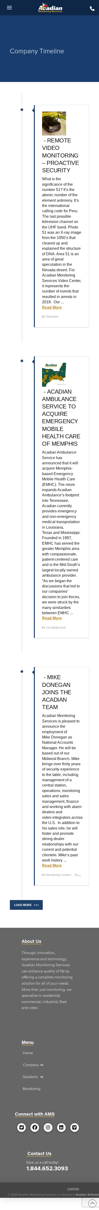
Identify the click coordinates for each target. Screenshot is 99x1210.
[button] (9, 7)
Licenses (73, 1189)
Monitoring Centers (58, 875)
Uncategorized (55, 627)
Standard (52, 316)
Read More (52, 307)
